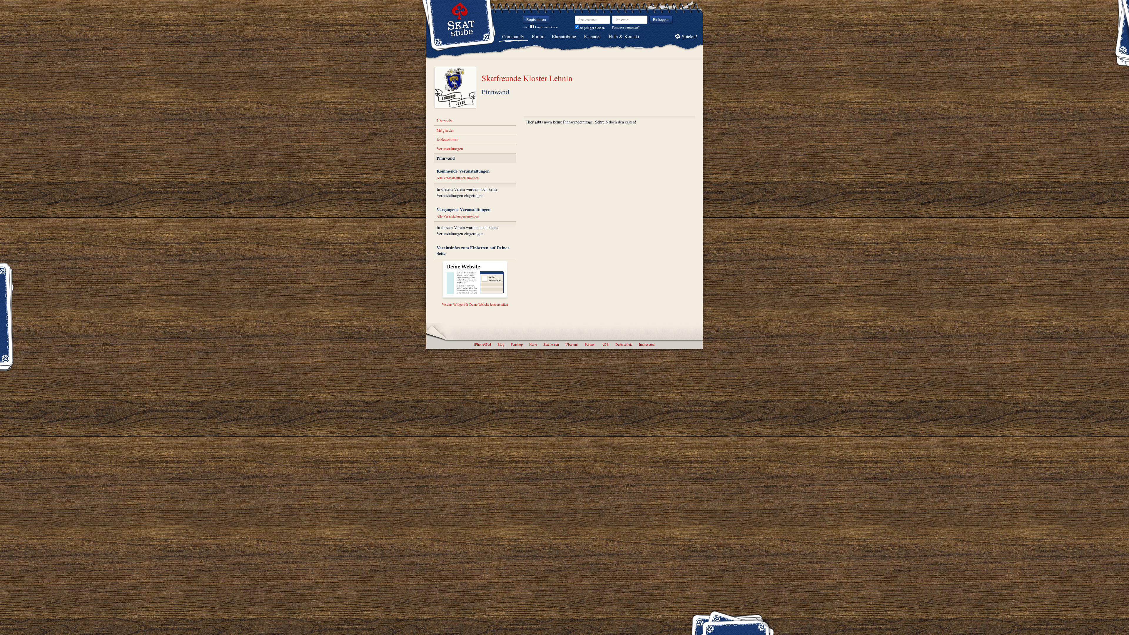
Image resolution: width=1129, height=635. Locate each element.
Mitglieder (445, 130)
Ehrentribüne (564, 36)
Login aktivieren (546, 27)
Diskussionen (447, 139)
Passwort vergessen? (625, 27)
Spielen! (689, 36)
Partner (590, 344)
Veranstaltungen (450, 148)
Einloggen (661, 20)
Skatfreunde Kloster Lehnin (527, 77)
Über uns (571, 344)
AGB (605, 344)
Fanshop (517, 344)
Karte (533, 344)
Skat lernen (551, 344)
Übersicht (444, 120)
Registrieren (536, 20)
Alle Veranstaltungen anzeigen (458, 177)
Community (513, 36)
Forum (538, 36)
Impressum (646, 344)
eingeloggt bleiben (592, 27)
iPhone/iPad (482, 344)
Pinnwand (446, 158)
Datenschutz (623, 344)
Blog (500, 344)
